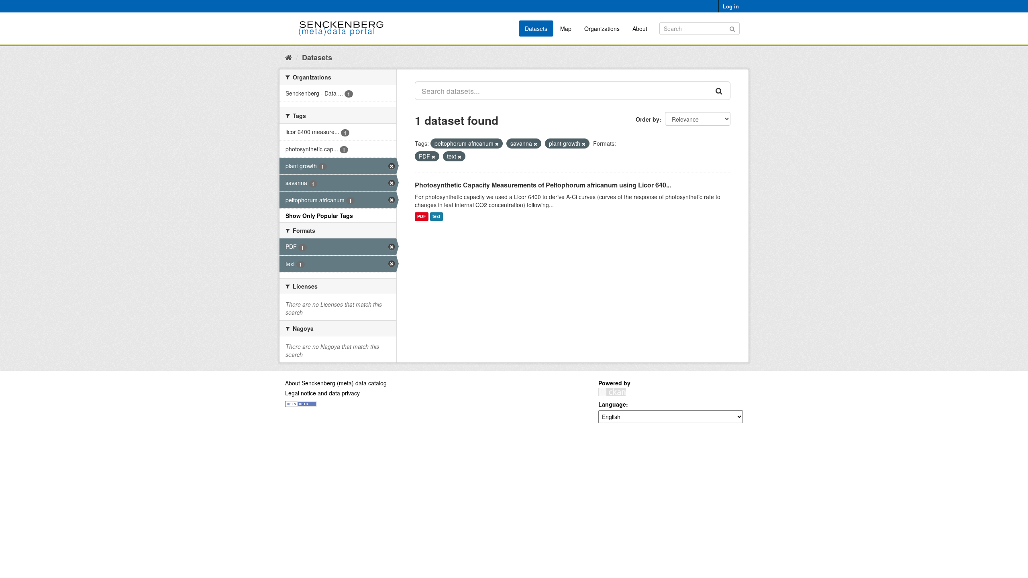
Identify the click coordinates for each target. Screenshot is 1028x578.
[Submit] (732, 27)
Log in (731, 6)
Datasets (536, 28)
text (436, 217)
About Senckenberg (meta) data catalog (336, 383)
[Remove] (497, 143)
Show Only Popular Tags (319, 216)
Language (612, 404)
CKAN (612, 392)
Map (565, 28)
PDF (421, 217)
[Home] (288, 57)
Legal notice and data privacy (322, 393)
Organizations (602, 28)
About (639, 28)
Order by (647, 119)
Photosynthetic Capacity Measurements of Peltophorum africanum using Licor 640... (543, 184)
